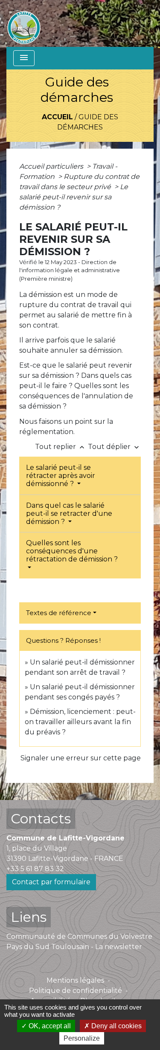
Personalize (82, 1038)
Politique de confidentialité (75, 991)
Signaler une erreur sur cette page (80, 758)
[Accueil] (24, 23)
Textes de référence (58, 613)
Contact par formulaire (51, 882)
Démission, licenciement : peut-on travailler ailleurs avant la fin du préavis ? (80, 722)
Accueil (57, 117)
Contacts (41, 818)
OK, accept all (49, 1026)
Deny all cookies (116, 1026)
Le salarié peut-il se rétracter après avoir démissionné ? (60, 475)
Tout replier (60, 447)
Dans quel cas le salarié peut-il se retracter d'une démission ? (69, 513)
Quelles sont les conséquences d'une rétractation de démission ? (72, 551)
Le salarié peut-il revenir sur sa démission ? (73, 197)
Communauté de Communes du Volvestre (79, 936)
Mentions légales (75, 980)
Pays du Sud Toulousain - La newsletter (74, 947)
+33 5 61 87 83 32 (35, 869)
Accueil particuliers (52, 166)
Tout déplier (114, 447)
